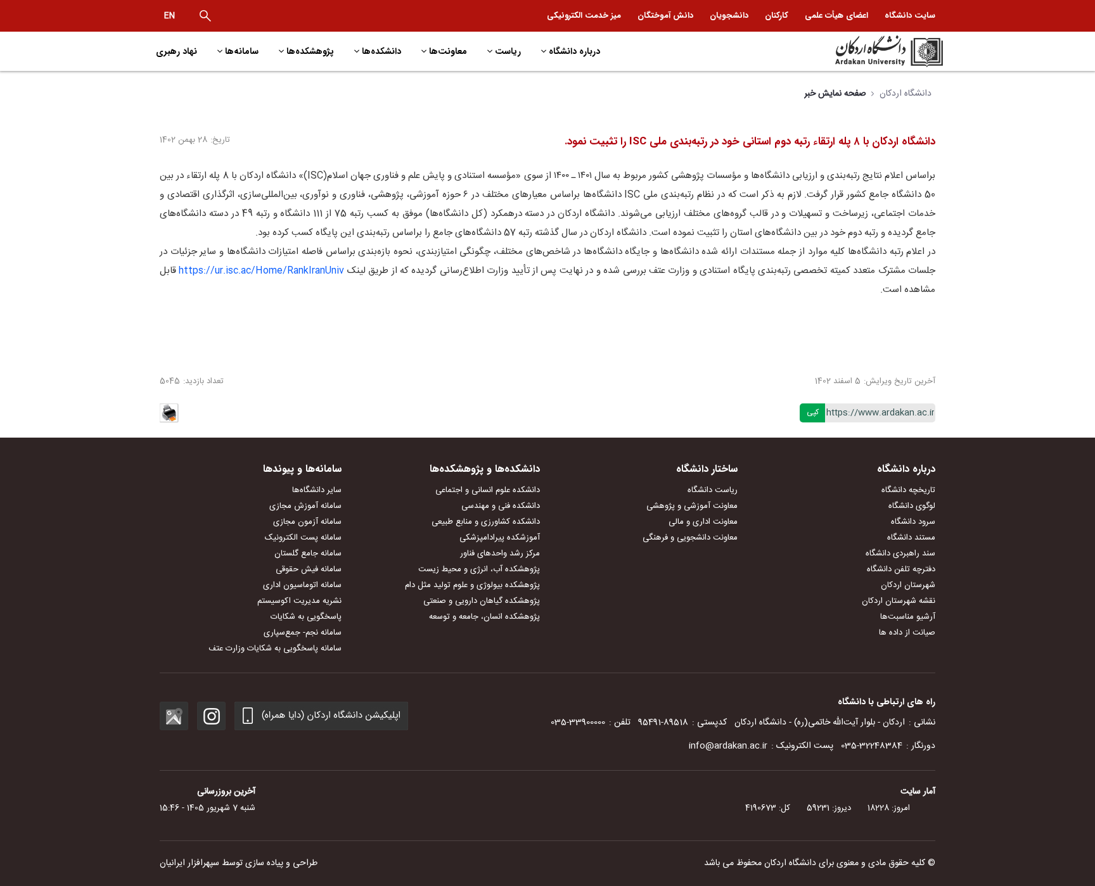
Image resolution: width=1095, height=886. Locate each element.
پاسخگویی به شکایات (306, 617)
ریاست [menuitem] (508, 51)
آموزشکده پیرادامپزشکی (499, 538)
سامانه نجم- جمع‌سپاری (303, 633)
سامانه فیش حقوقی (309, 569)
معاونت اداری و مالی (703, 522)
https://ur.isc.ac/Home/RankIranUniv (261, 271)
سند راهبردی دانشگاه (900, 553)
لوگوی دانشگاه (911, 506)
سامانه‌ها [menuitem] (242, 51)
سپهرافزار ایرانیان (189, 863)
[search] (205, 16)
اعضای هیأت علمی (836, 15)
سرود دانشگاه (913, 522)
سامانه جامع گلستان (308, 553)
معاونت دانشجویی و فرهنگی (690, 538)
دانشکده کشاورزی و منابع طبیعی (486, 522)
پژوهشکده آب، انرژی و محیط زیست (479, 569)
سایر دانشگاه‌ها (317, 490)
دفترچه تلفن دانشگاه (901, 569)
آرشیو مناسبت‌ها (907, 617)
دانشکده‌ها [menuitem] (381, 51)
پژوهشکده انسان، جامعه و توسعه (484, 617)
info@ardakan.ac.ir (728, 746)
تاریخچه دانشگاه (908, 490)
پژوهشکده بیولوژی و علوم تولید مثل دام (472, 585)
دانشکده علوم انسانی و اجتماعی (487, 490)
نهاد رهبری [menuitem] (176, 51)
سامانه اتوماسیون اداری (302, 585)
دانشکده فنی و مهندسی (500, 506)
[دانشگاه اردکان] (849, 51)
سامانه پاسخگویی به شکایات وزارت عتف (275, 648)
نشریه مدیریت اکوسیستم (299, 601)
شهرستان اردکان (908, 585)
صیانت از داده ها (907, 633)
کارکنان (776, 15)
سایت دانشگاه (910, 15)
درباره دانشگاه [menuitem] (574, 51)
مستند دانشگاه (911, 538)
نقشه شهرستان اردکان (898, 601)
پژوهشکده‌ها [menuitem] (310, 51)
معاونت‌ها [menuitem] (448, 51)
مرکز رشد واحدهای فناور (500, 553)
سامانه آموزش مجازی (305, 506)
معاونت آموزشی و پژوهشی (692, 506)
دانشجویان (729, 15)
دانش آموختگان (665, 15)
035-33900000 (578, 722)
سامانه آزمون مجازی (307, 522)
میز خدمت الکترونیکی (584, 15)
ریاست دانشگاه (713, 490)
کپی (813, 412)
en (169, 16)
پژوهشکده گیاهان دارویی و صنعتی (481, 601)
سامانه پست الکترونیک (303, 538)
